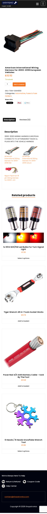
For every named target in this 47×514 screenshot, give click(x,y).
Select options (23, 258)
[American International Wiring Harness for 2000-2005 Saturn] (30, 150)
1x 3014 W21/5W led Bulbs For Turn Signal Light (23, 248)
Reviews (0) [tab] (25, 119)
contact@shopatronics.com (17, 496)
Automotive (20, 93)
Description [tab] (9, 119)
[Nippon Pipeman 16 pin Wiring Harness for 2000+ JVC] (12, 170)
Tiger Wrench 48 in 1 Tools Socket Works (23, 312)
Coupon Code (33, 481)
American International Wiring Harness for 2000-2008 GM (12, 159)
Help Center (11, 486)
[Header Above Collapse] (43, 4)
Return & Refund (13, 481)
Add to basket (19, 84)
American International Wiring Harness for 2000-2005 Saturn (29, 159)
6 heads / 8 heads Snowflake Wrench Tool (23, 441)
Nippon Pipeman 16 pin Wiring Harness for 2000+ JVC (12, 178)
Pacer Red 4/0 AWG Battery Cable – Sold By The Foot (23, 376)
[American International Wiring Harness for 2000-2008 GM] (12, 150)
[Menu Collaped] (37, 4)
